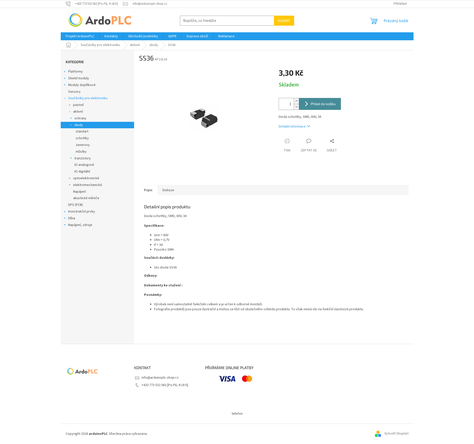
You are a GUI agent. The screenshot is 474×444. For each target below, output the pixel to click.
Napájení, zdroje (80, 224)
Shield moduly (78, 78)
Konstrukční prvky (81, 211)
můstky (81, 151)
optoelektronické (86, 178)
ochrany (80, 118)
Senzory (74, 91)
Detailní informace (292, 126)
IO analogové (84, 164)
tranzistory (82, 158)
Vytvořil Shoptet (396, 433)
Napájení (79, 191)
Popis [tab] (148, 190)
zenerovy (83, 144)
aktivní (78, 111)
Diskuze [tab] (168, 190)
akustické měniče (86, 198)
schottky (82, 138)
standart (82, 131)
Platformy (75, 71)
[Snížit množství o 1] (296, 107)
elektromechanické (87, 184)
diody (78, 125)
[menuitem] (80, 36)
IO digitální (82, 171)
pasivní (78, 104)
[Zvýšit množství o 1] (296, 101)
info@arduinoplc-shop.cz (160, 377)
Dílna (71, 218)
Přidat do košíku (323, 104)
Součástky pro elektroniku (87, 98)
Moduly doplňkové (82, 85)
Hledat (284, 20)
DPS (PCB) (75, 204)
